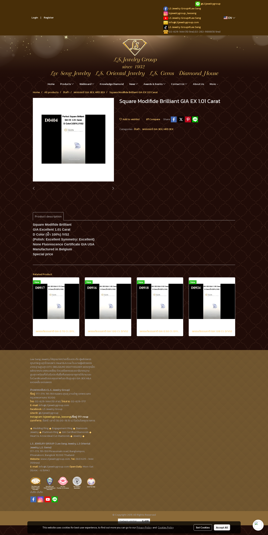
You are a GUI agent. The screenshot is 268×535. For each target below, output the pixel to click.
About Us (198, 84)
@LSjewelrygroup (210, 4)
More (213, 84)
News (132, 84)
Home (51, 84)
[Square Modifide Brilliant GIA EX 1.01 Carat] (73, 140)
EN (230, 18)
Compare (154, 119)
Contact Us (178, 84)
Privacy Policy (144, 527)
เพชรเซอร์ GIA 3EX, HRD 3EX (157, 129)
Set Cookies (203, 527)
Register (49, 18)
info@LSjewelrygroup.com (184, 22)
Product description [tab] (48, 216)
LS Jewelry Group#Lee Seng (185, 8)
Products (65, 84)
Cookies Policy (166, 527)
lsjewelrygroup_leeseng (182, 13)
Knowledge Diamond (112, 84)
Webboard (85, 84)
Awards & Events (153, 84)
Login (35, 18)
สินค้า (137, 129)
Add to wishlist (131, 119)
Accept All (222, 527)
